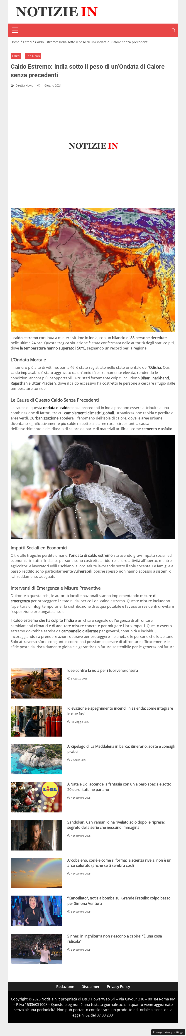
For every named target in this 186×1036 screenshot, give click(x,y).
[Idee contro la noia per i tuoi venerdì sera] (36, 683)
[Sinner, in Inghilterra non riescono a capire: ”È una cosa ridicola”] (36, 949)
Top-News (33, 56)
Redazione (65, 986)
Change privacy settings (168, 1032)
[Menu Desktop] (15, 30)
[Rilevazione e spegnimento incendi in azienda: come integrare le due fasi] (36, 721)
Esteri (16, 56)
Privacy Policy (118, 986)
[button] (173, 30)
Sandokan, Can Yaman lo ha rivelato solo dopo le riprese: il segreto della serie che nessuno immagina (117, 825)
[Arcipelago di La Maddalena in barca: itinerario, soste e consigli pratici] (36, 759)
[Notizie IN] (56, 11)
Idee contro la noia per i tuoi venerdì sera (102, 670)
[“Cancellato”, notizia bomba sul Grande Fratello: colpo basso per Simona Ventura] (36, 911)
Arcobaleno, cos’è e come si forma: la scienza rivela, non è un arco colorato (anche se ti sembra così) (119, 863)
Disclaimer (90, 986)
